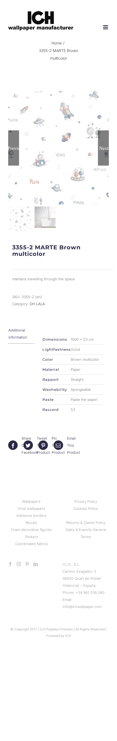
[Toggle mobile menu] (106, 27)
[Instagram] (19, 564)
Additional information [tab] (17, 333)
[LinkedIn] (35, 564)
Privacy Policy (85, 501)
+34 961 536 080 (90, 592)
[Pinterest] (27, 564)
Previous (13, 148)
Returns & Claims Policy (85, 522)
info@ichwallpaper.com (82, 606)
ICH (68, 636)
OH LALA (37, 304)
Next (104, 148)
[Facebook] (10, 564)
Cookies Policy (85, 508)
